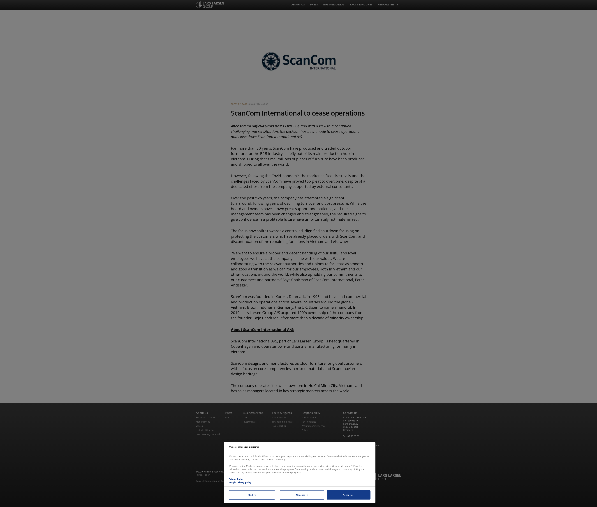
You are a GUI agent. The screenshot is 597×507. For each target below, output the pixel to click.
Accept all (348, 494)
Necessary (302, 494)
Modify (252, 494)
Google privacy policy (240, 482)
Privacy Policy (236, 479)
